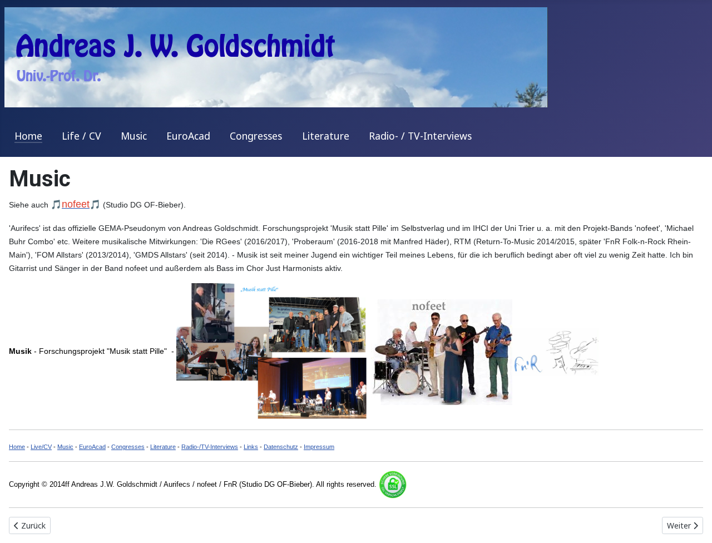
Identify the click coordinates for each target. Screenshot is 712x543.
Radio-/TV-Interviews (209, 446)
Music (134, 135)
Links (251, 446)
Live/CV (41, 446)
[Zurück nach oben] (692, 522)
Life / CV (81, 135)
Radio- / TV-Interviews (420, 135)
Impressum (319, 446)
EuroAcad (188, 135)
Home (28, 135)
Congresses (256, 135)
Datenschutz (281, 446)
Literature (325, 135)
